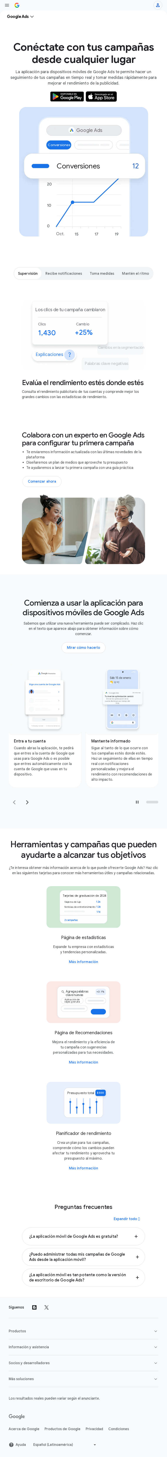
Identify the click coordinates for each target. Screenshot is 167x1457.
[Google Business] (17, 5)
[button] (83, 1236)
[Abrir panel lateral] (6, 5)
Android (28, 759)
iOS (41, 759)
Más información (83, 962)
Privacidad (94, 1429)
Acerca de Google (24, 1429)
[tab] (27, 273)
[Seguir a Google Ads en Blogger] (34, 1307)
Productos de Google (62, 1429)
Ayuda (21, 1445)
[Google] (17, 1417)
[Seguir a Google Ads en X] (46, 1307)
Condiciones (118, 1429)
